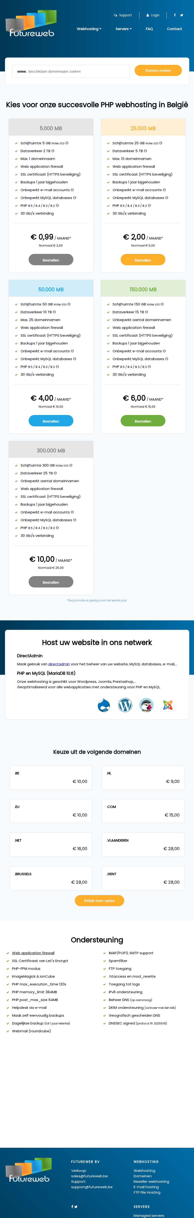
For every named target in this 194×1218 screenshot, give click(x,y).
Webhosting (88, 28)
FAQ (149, 28)
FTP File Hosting (147, 1192)
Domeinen (143, 1176)
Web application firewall (33, 952)
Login (154, 15)
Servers (123, 28)
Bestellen (51, 260)
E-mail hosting (146, 1186)
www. (21, 71)
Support (125, 15)
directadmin (59, 664)
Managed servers (149, 1215)
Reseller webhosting (151, 1181)
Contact (174, 28)
